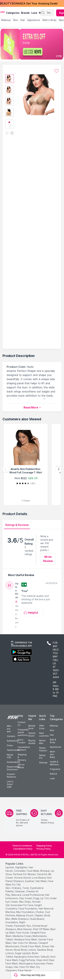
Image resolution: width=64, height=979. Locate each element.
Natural (53, 773)
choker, (39, 911)
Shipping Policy (44, 845)
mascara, (16, 894)
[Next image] (12, 133)
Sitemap (43, 762)
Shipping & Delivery (22, 757)
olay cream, (26, 898)
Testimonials (13, 750)
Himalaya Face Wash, (26, 939)
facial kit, (42, 874)
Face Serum (24, 970)
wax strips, (25, 901)
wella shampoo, (20, 918)
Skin (52, 730)
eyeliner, (30, 881)
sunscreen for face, (22, 905)
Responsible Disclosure (13, 768)
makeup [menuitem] (6, 20)
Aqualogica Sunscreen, (27, 956)
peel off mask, (41, 929)
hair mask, (41, 881)
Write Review (48, 559)
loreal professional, (33, 894)
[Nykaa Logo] (2, 12)
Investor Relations (11, 775)
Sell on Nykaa (21, 766)
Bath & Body (53, 741)
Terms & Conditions (22, 845)
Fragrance (55, 769)
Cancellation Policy (22, 848)
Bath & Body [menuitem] (49, 20)
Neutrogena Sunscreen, (32, 963)
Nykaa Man (42, 741)
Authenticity (13, 740)
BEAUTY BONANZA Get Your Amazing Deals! (29, 3)
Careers (11, 736)
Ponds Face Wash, (30, 946)
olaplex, (39, 915)
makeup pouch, (25, 915)
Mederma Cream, (22, 936)
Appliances (55, 747)
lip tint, (44, 898)
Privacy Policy (44, 848)
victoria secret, (22, 877)
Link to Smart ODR (10, 784)
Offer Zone (41, 727)
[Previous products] (5, 469)
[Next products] (58, 469)
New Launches (44, 734)
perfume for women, (24, 874)
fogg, (36, 898)
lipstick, (10, 867)
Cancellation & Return (24, 748)
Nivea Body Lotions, (25, 949)
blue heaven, (24, 929)
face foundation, (28, 908)
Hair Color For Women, (25, 942)
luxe (34, 12)
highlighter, (21, 867)
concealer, (20, 870)
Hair (52, 735)
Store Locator (21, 741)
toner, (26, 887)
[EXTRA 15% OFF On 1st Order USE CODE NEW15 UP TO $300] (32, 44)
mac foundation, (25, 911)
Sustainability (13, 762)
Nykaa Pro (42, 756)
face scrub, (22, 932)
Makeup (54, 725)
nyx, (29, 925)
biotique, (45, 870)
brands (25, 12)
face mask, (33, 870)
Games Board (31, 734)
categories (12, 12)
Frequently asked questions (23, 732)
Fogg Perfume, (27, 960)
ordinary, (16, 887)
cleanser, (20, 891)
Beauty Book (31, 727)
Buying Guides (31, 741)
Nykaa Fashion (43, 749)
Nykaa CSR (10, 756)
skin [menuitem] (15, 20)
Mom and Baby (52, 754)
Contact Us (21, 723)
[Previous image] (7, 133)
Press (10, 745)
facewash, (20, 925)
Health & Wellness (54, 763)
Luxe (52, 778)
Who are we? (9, 729)
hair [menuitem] (22, 20)
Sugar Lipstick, (23, 953)
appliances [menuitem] (33, 20)
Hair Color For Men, (24, 966)
